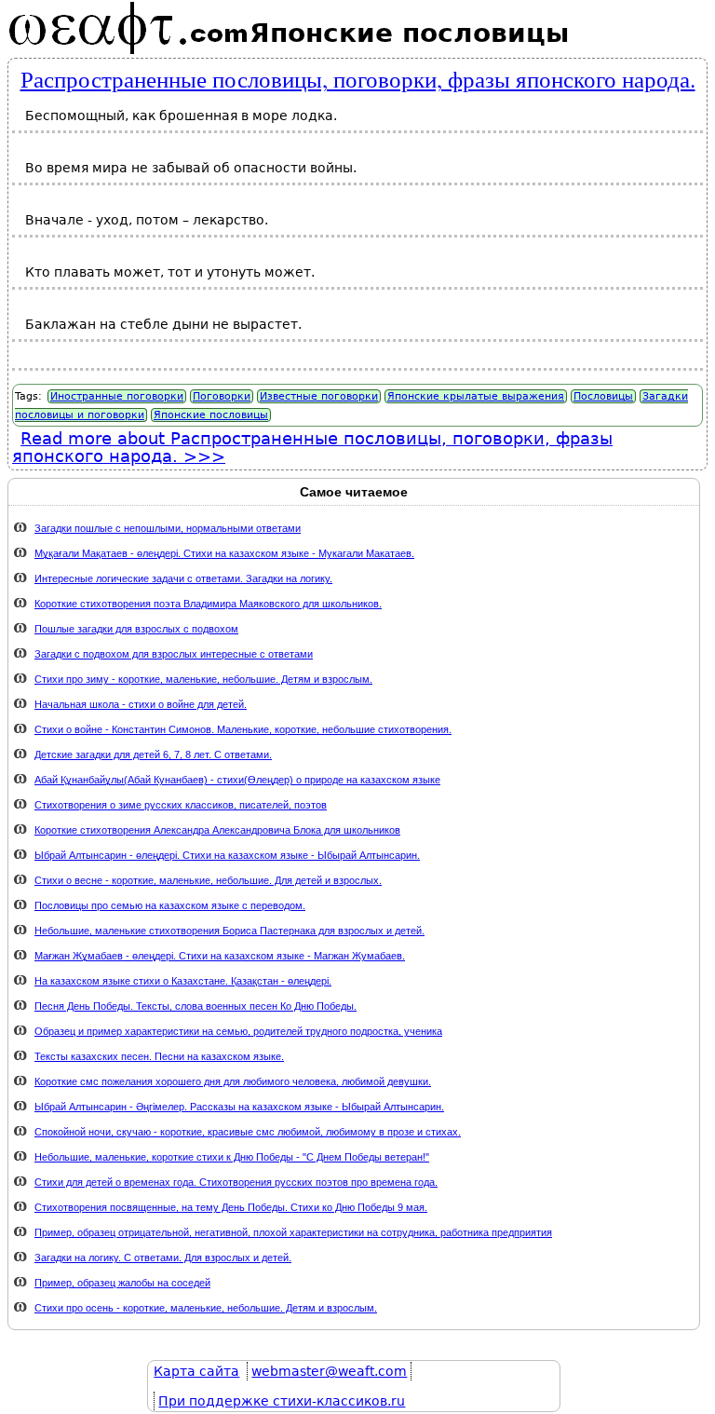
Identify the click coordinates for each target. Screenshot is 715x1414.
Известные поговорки (319, 396)
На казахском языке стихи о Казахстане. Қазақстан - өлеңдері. (182, 980)
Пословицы (603, 396)
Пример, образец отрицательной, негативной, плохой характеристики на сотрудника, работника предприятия (293, 1232)
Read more (312, 447)
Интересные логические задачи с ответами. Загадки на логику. (183, 578)
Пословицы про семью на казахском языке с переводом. (169, 905)
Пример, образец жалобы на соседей (122, 1282)
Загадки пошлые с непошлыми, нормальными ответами (167, 528)
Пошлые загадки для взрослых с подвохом (136, 628)
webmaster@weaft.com (329, 1371)
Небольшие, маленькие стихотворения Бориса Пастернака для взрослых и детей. (229, 930)
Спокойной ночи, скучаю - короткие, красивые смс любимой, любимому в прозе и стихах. (247, 1131)
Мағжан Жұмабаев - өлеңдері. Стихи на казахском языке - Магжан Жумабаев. (219, 955)
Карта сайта (196, 1371)
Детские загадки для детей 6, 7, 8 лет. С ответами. (153, 754)
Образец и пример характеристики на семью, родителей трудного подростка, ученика (238, 1031)
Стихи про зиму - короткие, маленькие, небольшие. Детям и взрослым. (203, 679)
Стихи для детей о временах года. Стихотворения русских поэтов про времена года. (236, 1182)
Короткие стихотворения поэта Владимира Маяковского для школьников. (208, 603)
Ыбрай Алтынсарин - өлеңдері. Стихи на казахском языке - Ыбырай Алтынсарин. (227, 855)
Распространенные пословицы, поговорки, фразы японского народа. (357, 78)
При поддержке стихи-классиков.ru (281, 1401)
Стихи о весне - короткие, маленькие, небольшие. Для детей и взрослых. (208, 880)
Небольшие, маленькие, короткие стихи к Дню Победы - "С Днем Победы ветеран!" (231, 1156)
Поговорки (221, 396)
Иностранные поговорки (116, 396)
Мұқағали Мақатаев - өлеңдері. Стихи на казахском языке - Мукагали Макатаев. (224, 553)
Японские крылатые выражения (475, 396)
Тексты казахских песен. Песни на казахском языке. (159, 1056)
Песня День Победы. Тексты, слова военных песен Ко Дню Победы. (195, 1006)
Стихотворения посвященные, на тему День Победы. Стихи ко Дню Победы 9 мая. (230, 1207)
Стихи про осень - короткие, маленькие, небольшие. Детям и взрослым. (205, 1307)
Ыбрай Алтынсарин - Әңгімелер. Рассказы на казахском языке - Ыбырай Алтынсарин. (239, 1106)
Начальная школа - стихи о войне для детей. (140, 704)
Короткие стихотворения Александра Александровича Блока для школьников (217, 830)
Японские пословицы (211, 415)
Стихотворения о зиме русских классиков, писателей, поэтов (180, 804)
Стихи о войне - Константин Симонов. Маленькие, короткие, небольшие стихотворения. (243, 729)
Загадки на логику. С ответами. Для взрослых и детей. (162, 1257)
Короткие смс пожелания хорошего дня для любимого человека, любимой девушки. (232, 1081)
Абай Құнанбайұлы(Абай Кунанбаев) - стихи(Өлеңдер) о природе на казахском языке (237, 779)
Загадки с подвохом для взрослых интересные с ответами (173, 653)
